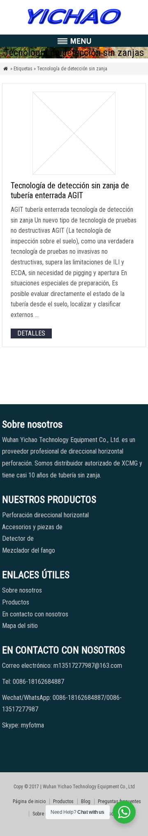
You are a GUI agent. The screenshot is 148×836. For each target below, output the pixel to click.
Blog (85, 801)
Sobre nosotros (22, 590)
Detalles (31, 333)
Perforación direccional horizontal (45, 515)
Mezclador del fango (28, 550)
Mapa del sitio (20, 626)
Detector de (18, 538)
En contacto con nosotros (35, 614)
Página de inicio (29, 801)
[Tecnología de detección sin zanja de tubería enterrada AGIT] (74, 172)
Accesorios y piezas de (32, 527)
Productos (15, 602)
